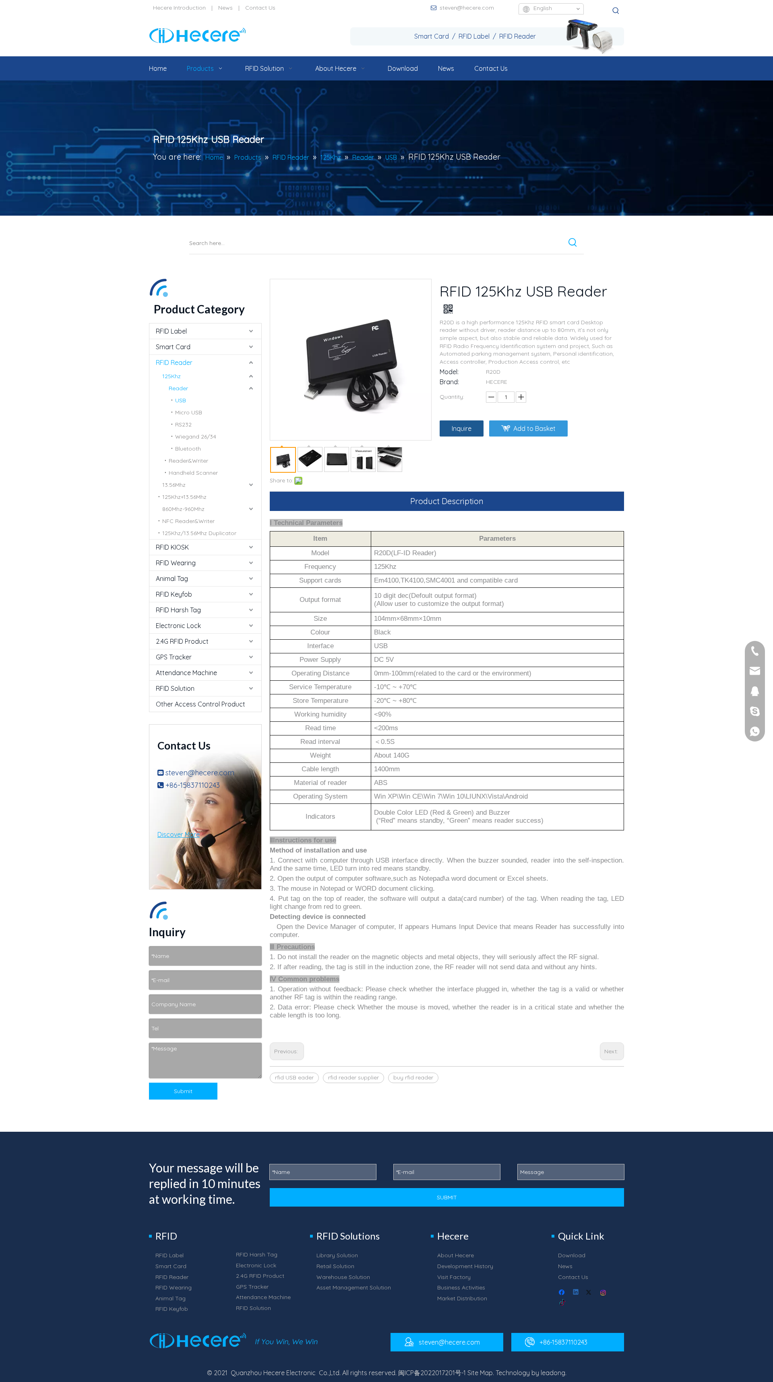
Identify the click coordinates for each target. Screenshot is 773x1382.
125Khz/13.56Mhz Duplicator (199, 533)
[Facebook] (563, 1293)
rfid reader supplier (353, 1077)
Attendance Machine (186, 673)
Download (571, 1255)
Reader (178, 388)
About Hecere (455, 1255)
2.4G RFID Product (182, 641)
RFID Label (171, 331)
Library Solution (337, 1255)
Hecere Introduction (179, 7)
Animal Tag (172, 579)
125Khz (171, 376)
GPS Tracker (174, 657)
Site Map (480, 1373)
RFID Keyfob (174, 594)
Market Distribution (462, 1298)
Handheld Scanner (193, 472)
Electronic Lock (178, 626)
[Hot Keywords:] (616, 11)
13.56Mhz (174, 484)
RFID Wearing (176, 563)
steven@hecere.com (467, 7)
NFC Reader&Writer (188, 521)
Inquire (461, 428)
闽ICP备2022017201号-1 (432, 1373)
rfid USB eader (294, 1077)
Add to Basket (534, 428)
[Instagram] (604, 1293)
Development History (465, 1266)
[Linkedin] (576, 1293)
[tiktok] (563, 1303)
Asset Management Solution (353, 1287)
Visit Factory (454, 1277)
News (225, 7)
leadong (553, 1373)
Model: (449, 372)
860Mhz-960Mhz (183, 509)
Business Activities (461, 1287)
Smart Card (173, 347)
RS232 (183, 424)
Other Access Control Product (200, 704)
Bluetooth (188, 448)
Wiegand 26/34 (195, 436)
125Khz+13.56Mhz (184, 496)
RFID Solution (175, 688)
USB (180, 400)
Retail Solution (335, 1266)
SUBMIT (447, 1197)
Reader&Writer (188, 460)
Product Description (447, 501)
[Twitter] (590, 1293)
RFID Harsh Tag (178, 610)
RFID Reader (174, 362)
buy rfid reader (413, 1077)
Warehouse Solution (343, 1277)
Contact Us (260, 7)
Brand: (449, 382)
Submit (183, 1091)
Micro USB (188, 412)
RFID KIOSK (172, 547)
